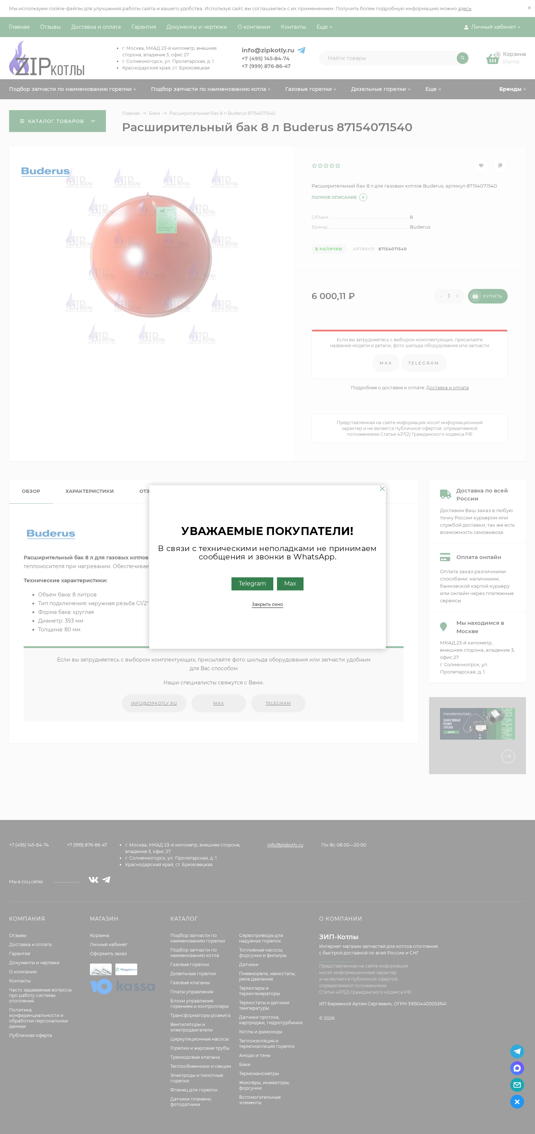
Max (290, 583)
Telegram (252, 583)
